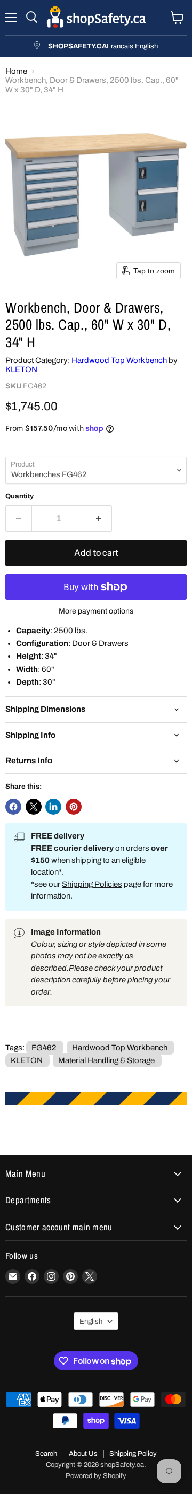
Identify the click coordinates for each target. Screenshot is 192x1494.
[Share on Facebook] (13, 807)
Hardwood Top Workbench (119, 360)
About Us (83, 1453)
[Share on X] (34, 807)
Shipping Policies (92, 884)
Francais (120, 46)
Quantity (19, 496)
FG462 (44, 1047)
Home (16, 71)
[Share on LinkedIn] (53, 807)
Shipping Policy (133, 1453)
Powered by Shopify (96, 1476)
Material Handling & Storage (106, 1060)
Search (46, 1453)
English (146, 46)
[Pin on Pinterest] (74, 807)
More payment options (96, 611)
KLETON (21, 369)
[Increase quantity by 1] (99, 518)
